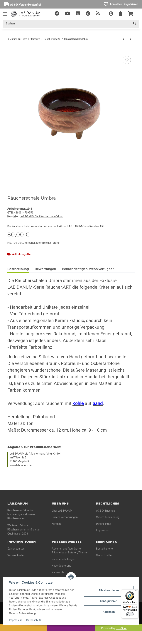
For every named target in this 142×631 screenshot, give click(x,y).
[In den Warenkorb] (10, 51)
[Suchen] (134, 24)
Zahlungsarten (16, 548)
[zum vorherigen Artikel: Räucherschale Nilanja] (123, 39)
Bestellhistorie (104, 548)
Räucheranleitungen (63, 559)
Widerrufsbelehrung (107, 517)
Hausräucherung (61, 565)
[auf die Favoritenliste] (127, 60)
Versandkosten (16, 555)
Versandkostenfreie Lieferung (42, 242)
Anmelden (116, 4)
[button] (111, 14)
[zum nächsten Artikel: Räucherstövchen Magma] (131, 39)
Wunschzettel (104, 555)
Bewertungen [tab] (45, 269)
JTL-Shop (121, 628)
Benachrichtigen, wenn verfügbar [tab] (88, 269)
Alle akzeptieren (109, 590)
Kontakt (56, 523)
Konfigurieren (108, 600)
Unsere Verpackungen (65, 517)
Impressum (15, 620)
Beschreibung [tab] (18, 269)
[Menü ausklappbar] (5, 12)
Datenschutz (34, 620)
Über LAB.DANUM (62, 510)
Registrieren (131, 4)
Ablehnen (109, 611)
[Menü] (136, 591)
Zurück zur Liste (18, 39)
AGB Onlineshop (105, 510)
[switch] (129, 614)
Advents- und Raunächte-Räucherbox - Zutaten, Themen (70, 550)
